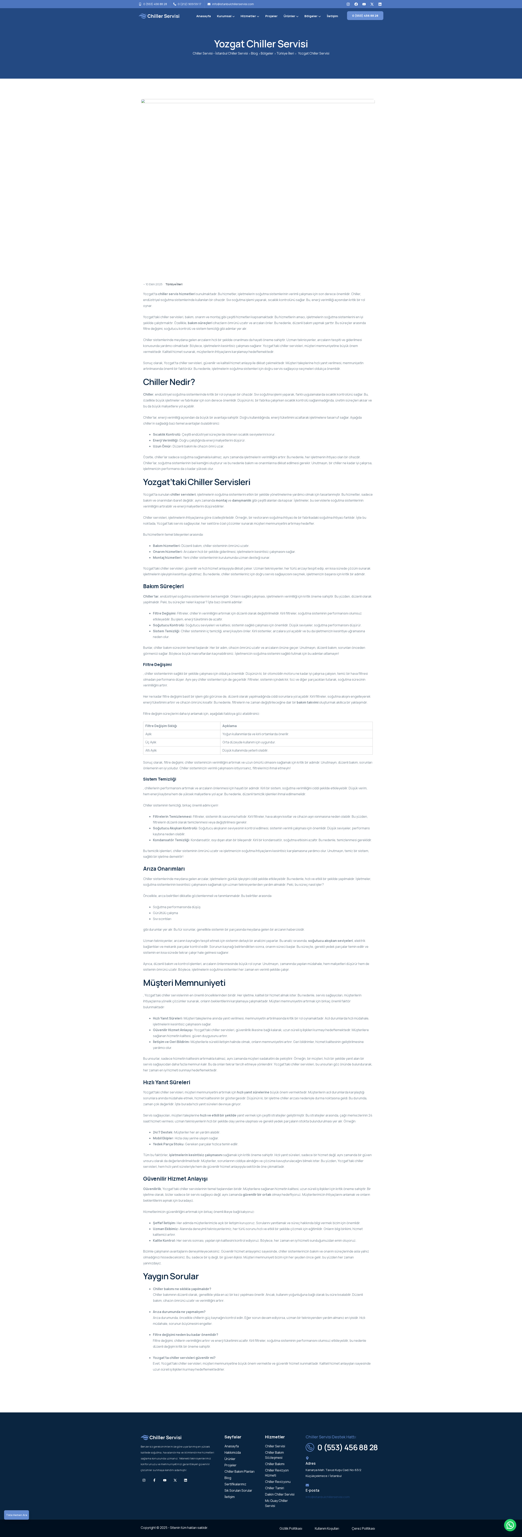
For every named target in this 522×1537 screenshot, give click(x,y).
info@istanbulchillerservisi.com (328, 1497)
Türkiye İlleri (173, 284)
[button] (510, 1525)
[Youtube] (364, 4)
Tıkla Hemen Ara (16, 1515)
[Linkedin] (379, 4)
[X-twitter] (371, 4)
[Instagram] (348, 4)
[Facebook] (356, 4)
